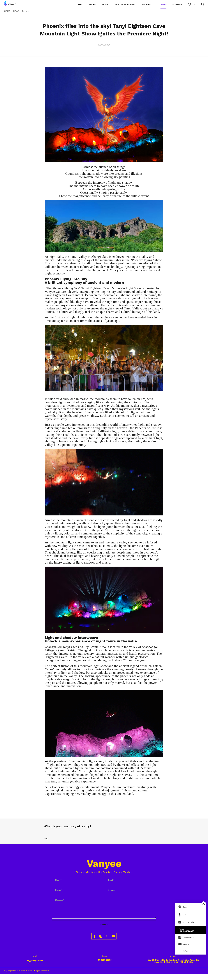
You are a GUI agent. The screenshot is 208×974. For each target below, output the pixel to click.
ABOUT (92, 4)
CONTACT (177, 4)
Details (25, 11)
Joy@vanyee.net (34, 961)
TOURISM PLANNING (124, 4)
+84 (104, 960)
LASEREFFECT (147, 4)
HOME (80, 4)
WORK (105, 4)
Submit (104, 924)
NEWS (163, 4)
